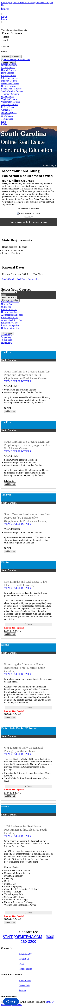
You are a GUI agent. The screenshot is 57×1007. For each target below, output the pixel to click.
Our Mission (7, 116)
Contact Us (6, 110)
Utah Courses (7, 96)
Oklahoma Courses (10, 83)
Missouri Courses (9, 80)
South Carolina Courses (12, 91)
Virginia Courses (9, 99)
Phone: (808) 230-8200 (12, 2)
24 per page (6, 337)
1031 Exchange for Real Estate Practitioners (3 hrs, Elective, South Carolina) (25, 830)
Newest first (6, 304)
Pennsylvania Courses (11, 88)
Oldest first (6, 307)
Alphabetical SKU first (11, 320)
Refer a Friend (7, 107)
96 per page (6, 342)
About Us (5, 113)
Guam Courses (8, 67)
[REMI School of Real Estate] (15, 59)
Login (4, 16)
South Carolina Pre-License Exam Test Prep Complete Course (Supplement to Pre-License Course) (27, 445)
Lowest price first (9, 309)
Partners (22, 990)
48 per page (6, 340)
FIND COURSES (9, 297)
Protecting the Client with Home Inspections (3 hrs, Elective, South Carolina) (24, 668)
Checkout (16, 57)
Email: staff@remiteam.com (36, 2)
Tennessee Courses (10, 94)
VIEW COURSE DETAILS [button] (17, 381)
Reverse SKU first (9, 322)
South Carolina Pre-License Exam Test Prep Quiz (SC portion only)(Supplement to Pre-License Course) (27, 517)
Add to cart (10, 411)
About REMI (25, 980)
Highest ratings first (10, 328)
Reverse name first (9, 317)
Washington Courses (10, 102)
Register (5, 9)
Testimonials (7, 119)
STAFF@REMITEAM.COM (22, 936)
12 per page (6, 334)
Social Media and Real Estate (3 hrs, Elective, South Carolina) (26, 583)
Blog (3, 121)
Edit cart (6, 57)
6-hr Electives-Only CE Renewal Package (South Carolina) (23, 749)
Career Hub (24, 985)
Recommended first (10, 301)
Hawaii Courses (8, 70)
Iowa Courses (7, 73)
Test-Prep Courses (9, 104)
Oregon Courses (8, 86)
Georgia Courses (9, 65)
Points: (4, 51)
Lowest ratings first (10, 325)
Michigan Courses (9, 78)
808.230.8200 (25, 954)
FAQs (4, 124)
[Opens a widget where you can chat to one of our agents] (11, 1002)
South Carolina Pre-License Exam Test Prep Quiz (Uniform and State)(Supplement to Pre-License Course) (27, 375)
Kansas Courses (8, 75)
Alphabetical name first (12, 315)
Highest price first (9, 312)
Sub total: (5, 46)
